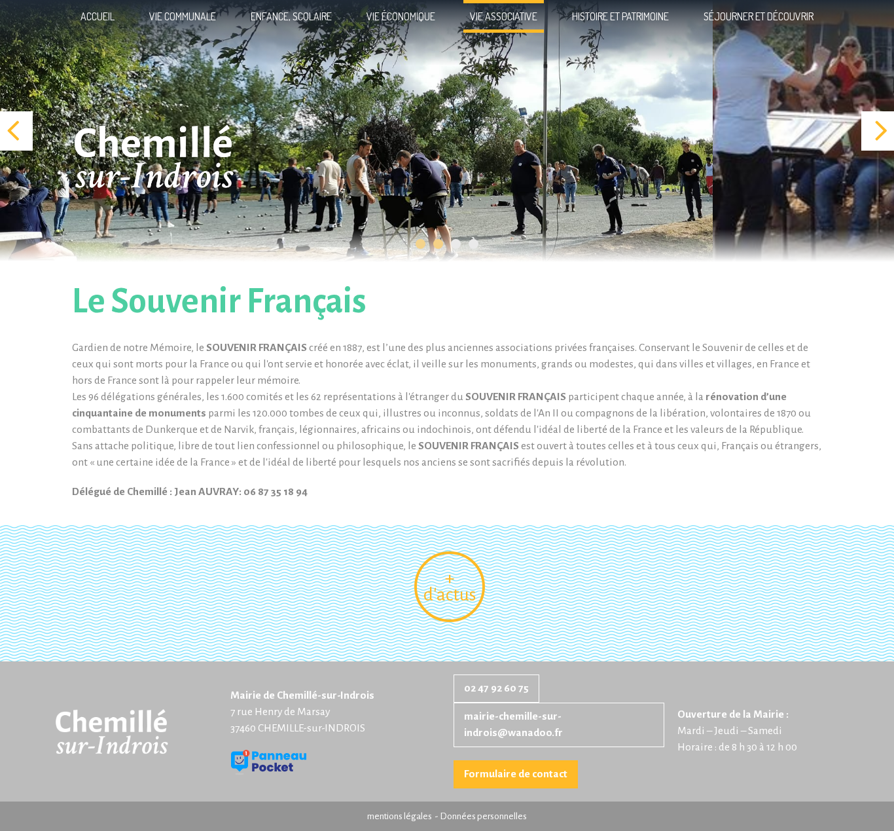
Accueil (97, 16)
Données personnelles (483, 816)
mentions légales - (403, 816)
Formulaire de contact (515, 774)
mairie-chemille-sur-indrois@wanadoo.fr (513, 725)
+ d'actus (449, 586)
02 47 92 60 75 (496, 688)
